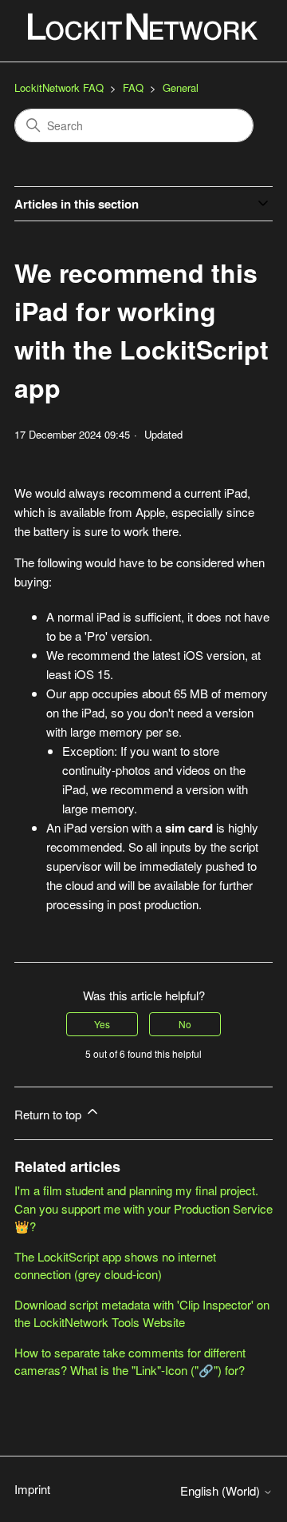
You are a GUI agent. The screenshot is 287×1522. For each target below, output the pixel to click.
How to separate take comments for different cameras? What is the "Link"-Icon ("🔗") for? (130, 1361)
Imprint (32, 1488)
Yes (102, 1024)
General (181, 87)
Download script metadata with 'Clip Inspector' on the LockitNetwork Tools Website (141, 1313)
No (185, 1024)
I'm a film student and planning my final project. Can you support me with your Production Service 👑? (143, 1208)
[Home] (143, 31)
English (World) (221, 1490)
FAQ (133, 87)
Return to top (49, 1114)
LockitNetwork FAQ (59, 87)
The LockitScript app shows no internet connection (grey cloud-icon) (115, 1265)
